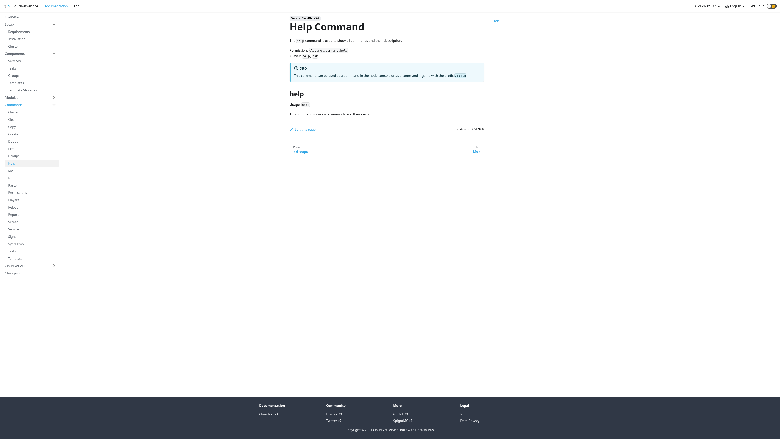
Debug (13, 141)
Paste (12, 185)
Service (13, 229)
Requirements (19, 31)
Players (13, 200)
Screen (13, 222)
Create (13, 134)
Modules (11, 97)
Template (15, 258)
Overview (12, 17)
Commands (14, 105)
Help (11, 163)
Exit (11, 149)
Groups (14, 75)
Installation (16, 39)
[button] (772, 6)
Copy (12, 127)
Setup (9, 24)
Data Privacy (469, 420)
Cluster (13, 46)
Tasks (12, 68)
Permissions (17, 192)
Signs (12, 236)
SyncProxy (16, 244)
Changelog (13, 273)
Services (14, 61)
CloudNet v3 (268, 414)
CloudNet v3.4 (706, 6)
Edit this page (305, 129)
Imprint (466, 414)
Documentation (56, 6)
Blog (76, 6)
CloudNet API (15, 266)
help (496, 21)
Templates (16, 83)
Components (15, 53)
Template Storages (22, 90)
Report (13, 214)
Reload (13, 207)
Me (10, 170)
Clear (12, 119)
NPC (11, 178)
